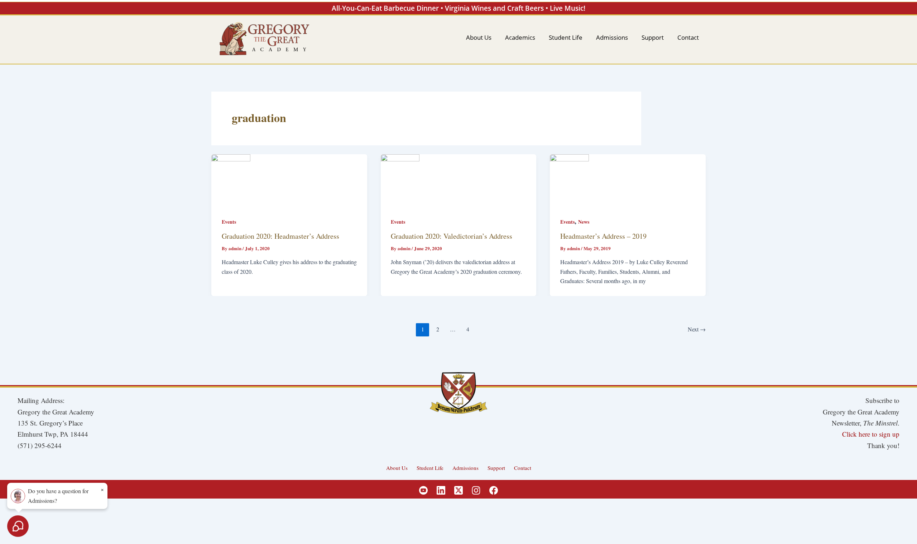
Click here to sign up (870, 433)
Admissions (465, 467)
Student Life (430, 467)
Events (229, 221)
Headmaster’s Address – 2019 (603, 236)
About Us (397, 467)
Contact (522, 467)
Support (496, 467)
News (583, 221)
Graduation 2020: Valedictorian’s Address (451, 236)
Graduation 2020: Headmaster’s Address (280, 236)
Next (697, 329)
